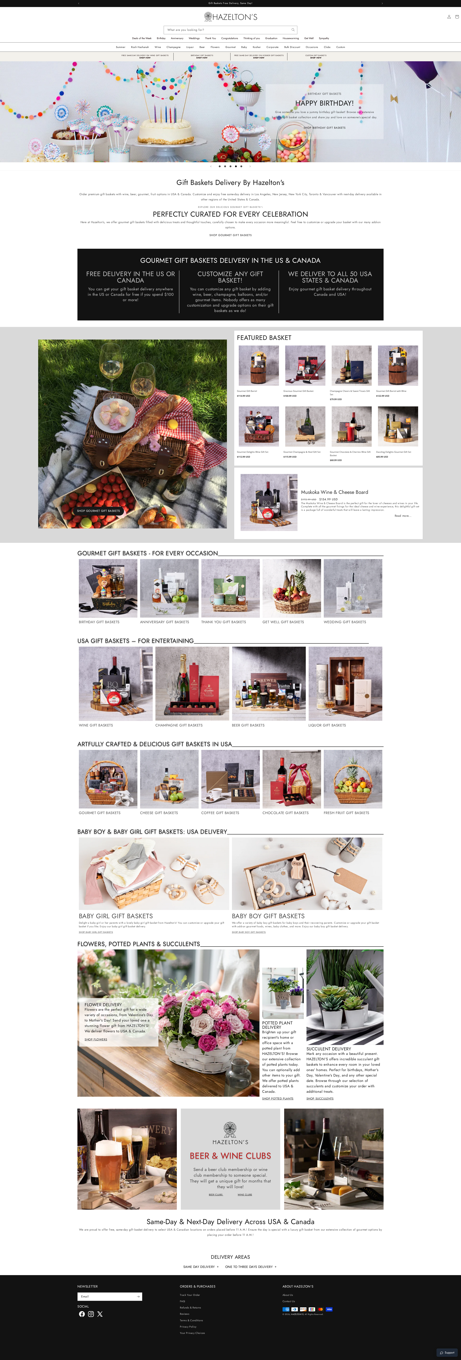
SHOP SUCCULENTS (320, 1099)
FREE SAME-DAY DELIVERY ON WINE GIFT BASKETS (145, 55)
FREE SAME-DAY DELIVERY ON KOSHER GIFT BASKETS (259, 55)
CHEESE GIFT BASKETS (159, 813)
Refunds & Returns (190, 1307)
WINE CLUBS (245, 1194)
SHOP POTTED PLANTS (278, 1099)
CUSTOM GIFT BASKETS (315, 55)
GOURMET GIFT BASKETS (100, 813)
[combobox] (230, 30)
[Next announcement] (382, 3)
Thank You (210, 38)
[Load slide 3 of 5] (230, 166)
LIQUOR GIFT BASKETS (327, 725)
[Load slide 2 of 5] (225, 166)
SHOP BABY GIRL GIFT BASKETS (96, 932)
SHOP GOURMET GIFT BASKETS (230, 235)
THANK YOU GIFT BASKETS (223, 622)
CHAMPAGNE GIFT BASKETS (179, 725)
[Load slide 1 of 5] (219, 166)
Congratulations (229, 38)
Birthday (161, 38)
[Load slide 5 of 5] (241, 166)
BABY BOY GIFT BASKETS (268, 916)
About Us (288, 1295)
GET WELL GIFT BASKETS (283, 622)
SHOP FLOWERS (96, 1039)
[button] (158, 47)
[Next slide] (250, 166)
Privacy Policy (188, 1326)
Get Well (309, 38)
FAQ (182, 1301)
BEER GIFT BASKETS (248, 725)
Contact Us (289, 1301)
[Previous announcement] (79, 3)
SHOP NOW (145, 58)
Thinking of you (251, 38)
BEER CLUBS (216, 1194)
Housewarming (291, 38)
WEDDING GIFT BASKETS (345, 622)
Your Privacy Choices (192, 1333)
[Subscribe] (138, 1296)
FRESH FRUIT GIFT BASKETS (346, 813)
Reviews (184, 1314)
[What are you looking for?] (293, 29)
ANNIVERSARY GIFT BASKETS (164, 622)
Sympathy (324, 38)
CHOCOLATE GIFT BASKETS (286, 813)
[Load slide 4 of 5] (236, 166)
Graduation (271, 38)
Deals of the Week (141, 38)
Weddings (194, 38)
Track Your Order (190, 1295)
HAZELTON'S (297, 1314)
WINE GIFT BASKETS (96, 725)
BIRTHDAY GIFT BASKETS (202, 55)
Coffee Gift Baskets (220, 813)
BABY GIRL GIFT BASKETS (116, 916)
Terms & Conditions (191, 1320)
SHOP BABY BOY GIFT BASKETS (136, 128)
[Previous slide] (211, 166)
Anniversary (177, 38)
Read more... (403, 516)
